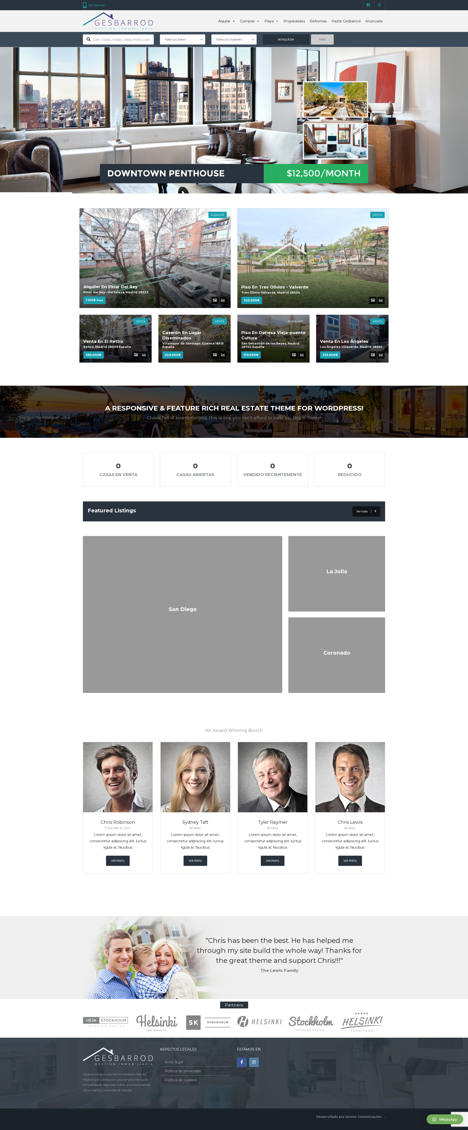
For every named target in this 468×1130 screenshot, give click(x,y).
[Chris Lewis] (350, 777)
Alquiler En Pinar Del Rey (110, 286)
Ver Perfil (118, 860)
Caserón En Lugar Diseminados (181, 335)
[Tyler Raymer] (273, 777)
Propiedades (294, 21)
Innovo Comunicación (363, 1117)
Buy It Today (306, 418)
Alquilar (224, 21)
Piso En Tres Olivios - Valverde (274, 287)
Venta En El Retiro (103, 341)
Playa (269, 21)
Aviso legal (174, 1062)
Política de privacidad (183, 1071)
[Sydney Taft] (195, 777)
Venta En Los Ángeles (344, 341)
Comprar (247, 21)
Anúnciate (374, 21)
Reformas (318, 21)
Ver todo (362, 511)
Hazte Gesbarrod (346, 21)
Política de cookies (180, 1080)
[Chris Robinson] (118, 777)
